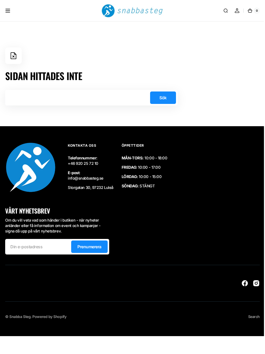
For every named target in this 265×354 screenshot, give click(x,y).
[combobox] (91, 97)
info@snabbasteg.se (86, 178)
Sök (163, 97)
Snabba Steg (20, 316)
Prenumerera (89, 246)
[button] (7, 10)
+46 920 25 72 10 (83, 163)
